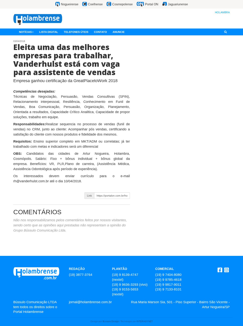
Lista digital (48, 31)
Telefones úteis (76, 31)
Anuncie (119, 31)
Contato (100, 31)
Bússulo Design (111, 321)
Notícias (25, 31)
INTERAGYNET (144, 321)
